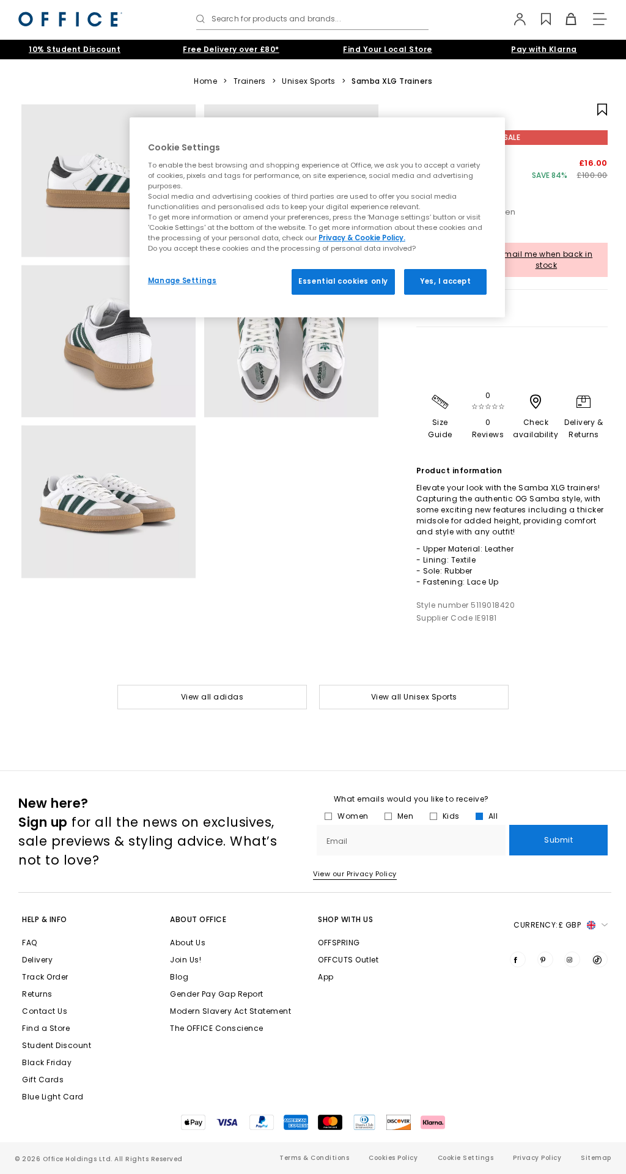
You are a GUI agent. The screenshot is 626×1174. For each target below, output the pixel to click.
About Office (198, 919)
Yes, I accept (445, 281)
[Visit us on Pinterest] (545, 959)
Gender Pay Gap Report (216, 994)
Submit (558, 840)
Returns (37, 994)
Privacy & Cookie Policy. (362, 238)
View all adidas (212, 697)
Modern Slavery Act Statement (230, 1011)
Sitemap (596, 1157)
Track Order (45, 977)
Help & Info (44, 919)
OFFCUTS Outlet (348, 959)
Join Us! (185, 959)
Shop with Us (345, 919)
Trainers (250, 81)
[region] (317, 217)
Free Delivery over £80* (231, 49)
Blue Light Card (53, 1096)
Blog (179, 977)
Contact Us (44, 1011)
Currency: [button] (547, 925)
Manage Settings (182, 281)
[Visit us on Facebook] (518, 959)
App (326, 977)
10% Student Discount (74, 49)
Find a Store (46, 1028)
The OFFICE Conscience (216, 1028)
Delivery (37, 959)
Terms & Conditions (314, 1157)
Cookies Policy (393, 1157)
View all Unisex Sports (414, 697)
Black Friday (47, 1062)
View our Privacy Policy (355, 874)
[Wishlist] (539, 19)
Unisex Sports (309, 81)
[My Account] (514, 19)
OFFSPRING (339, 942)
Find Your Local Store (387, 49)
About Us (187, 942)
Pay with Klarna (544, 49)
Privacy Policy (537, 1157)
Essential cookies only (343, 281)
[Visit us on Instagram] (572, 959)
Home (205, 81)
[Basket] (564, 19)
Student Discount (56, 1045)
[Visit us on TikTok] (600, 959)
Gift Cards (43, 1079)
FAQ (29, 942)
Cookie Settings (466, 1157)
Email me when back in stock (546, 259)
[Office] (70, 19)
